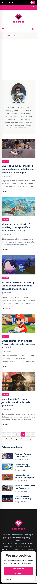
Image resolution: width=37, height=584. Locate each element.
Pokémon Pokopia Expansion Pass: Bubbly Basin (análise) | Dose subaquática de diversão (24, 455)
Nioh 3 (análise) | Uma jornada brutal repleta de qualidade (16, 402)
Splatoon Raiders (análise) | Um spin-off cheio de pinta (24, 476)
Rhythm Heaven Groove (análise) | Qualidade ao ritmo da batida (24, 497)
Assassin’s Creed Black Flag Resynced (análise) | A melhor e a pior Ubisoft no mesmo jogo (24, 487)
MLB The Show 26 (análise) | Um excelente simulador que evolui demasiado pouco (18, 169)
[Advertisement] (18, 53)
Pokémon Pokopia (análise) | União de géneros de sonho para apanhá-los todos (18, 285)
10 (21, 439)
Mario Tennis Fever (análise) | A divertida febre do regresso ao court (18, 344)
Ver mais (5, 191)
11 (25, 439)
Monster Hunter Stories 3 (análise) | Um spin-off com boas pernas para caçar (17, 227)
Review (5, 161)
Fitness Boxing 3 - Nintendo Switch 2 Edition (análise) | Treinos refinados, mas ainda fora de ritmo (24, 466)
